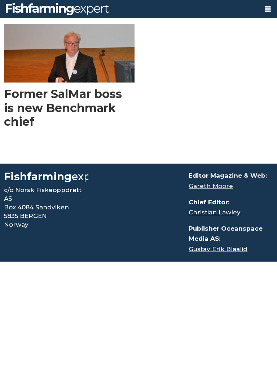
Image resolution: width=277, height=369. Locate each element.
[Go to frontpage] (129, 9)
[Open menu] (268, 9)
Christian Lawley (215, 212)
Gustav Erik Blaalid (218, 249)
